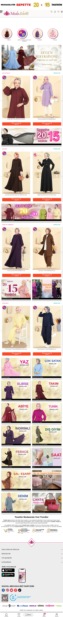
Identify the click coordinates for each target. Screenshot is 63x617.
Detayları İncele (40, 530)
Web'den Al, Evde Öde (25, 531)
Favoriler (19, 616)
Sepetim (44, 615)
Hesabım (56, 616)
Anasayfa (6, 616)
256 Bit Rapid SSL (11, 531)
